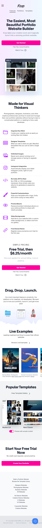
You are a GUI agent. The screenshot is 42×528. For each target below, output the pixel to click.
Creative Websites (21, 508)
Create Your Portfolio (21, 463)
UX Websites (21, 502)
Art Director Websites (21, 496)
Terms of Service (21, 523)
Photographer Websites (21, 487)
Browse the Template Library (21, 481)
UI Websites (21, 500)
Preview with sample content (24, 431)
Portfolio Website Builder (22, 26)
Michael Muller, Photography (10, 375)
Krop (21, 6)
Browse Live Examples (19, 343)
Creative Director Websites (21, 498)
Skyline (32, 376)
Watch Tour (19, 50)
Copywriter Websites (21, 506)
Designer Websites (21, 485)
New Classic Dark (16, 376)
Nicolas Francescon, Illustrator (29, 375)
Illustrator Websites (21, 490)
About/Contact (8, 523)
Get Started (21, 43)
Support (39, 523)
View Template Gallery (19, 393)
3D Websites (21, 492)
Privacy (31, 523)
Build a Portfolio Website (21, 479)
